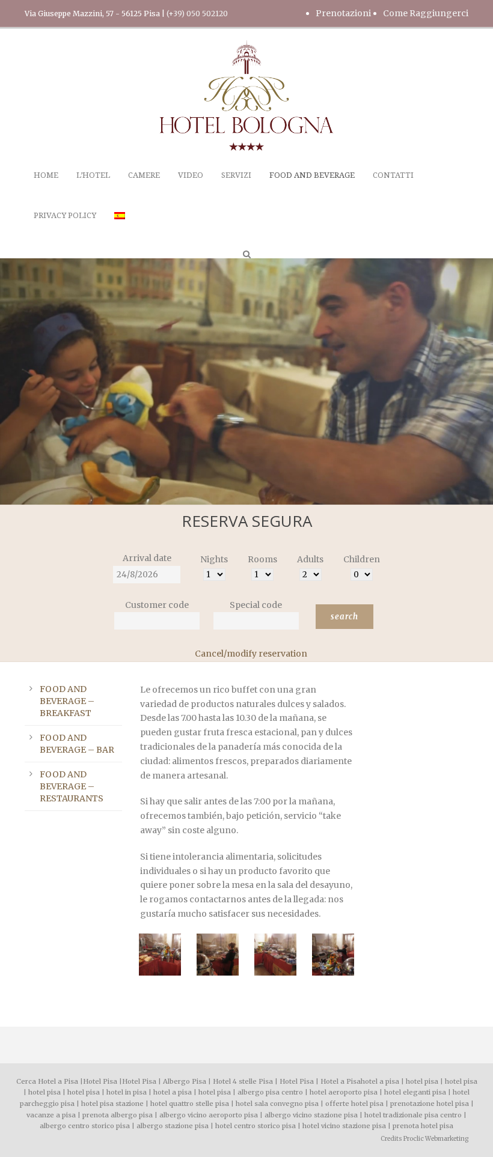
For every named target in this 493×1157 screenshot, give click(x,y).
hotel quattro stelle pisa (189, 1103)
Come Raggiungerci (425, 13)
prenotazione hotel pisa (429, 1103)
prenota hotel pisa (423, 1126)
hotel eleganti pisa (415, 1092)
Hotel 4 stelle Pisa (243, 1081)
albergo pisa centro (270, 1092)
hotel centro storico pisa (255, 1126)
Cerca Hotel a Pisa (47, 1081)
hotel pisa (422, 1081)
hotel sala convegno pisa (277, 1103)
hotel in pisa (126, 1092)
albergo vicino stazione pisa (311, 1115)
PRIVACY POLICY (65, 215)
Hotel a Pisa (340, 1081)
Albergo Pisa (184, 1081)
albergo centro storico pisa (85, 1126)
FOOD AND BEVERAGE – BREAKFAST (67, 701)
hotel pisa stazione (112, 1103)
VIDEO (190, 175)
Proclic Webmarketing (435, 1139)
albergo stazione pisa (172, 1126)
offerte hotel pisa (354, 1103)
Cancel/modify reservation (251, 653)
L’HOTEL (93, 175)
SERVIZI (236, 175)
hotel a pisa (380, 1081)
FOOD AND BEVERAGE (312, 175)
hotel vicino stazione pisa (344, 1126)
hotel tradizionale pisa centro (413, 1115)
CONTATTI (393, 175)
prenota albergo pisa (117, 1115)
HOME (46, 175)
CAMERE (144, 175)
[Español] (119, 229)
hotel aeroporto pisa (344, 1092)
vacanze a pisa (51, 1115)
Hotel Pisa (100, 1081)
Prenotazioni (343, 13)
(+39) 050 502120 (197, 13)
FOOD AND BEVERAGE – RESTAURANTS (71, 786)
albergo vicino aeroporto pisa (208, 1115)
